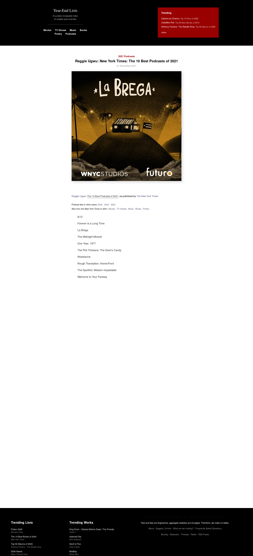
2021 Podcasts (126, 56)
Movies (47, 30)
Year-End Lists (65, 10)
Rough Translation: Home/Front (95, 263)
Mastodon (174, 534)
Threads (185, 534)
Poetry (58, 33)
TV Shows (60, 30)
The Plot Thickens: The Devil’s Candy (99, 250)
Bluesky (164, 534)
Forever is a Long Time (91, 223)
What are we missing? (183, 528)
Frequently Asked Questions (208, 528)
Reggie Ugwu (79, 196)
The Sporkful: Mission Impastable (96, 270)
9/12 (80, 217)
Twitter (193, 534)
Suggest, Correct (163, 528)
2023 (106, 204)
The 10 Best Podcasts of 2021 (102, 196)
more (163, 32)
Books (83, 30)
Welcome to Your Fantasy (92, 277)
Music (73, 30)
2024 (100, 204)
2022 (113, 204)
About (151, 528)
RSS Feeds (203, 534)
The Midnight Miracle (89, 236)
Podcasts (70, 33)
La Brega (82, 230)
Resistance (83, 256)
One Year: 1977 (86, 243)
